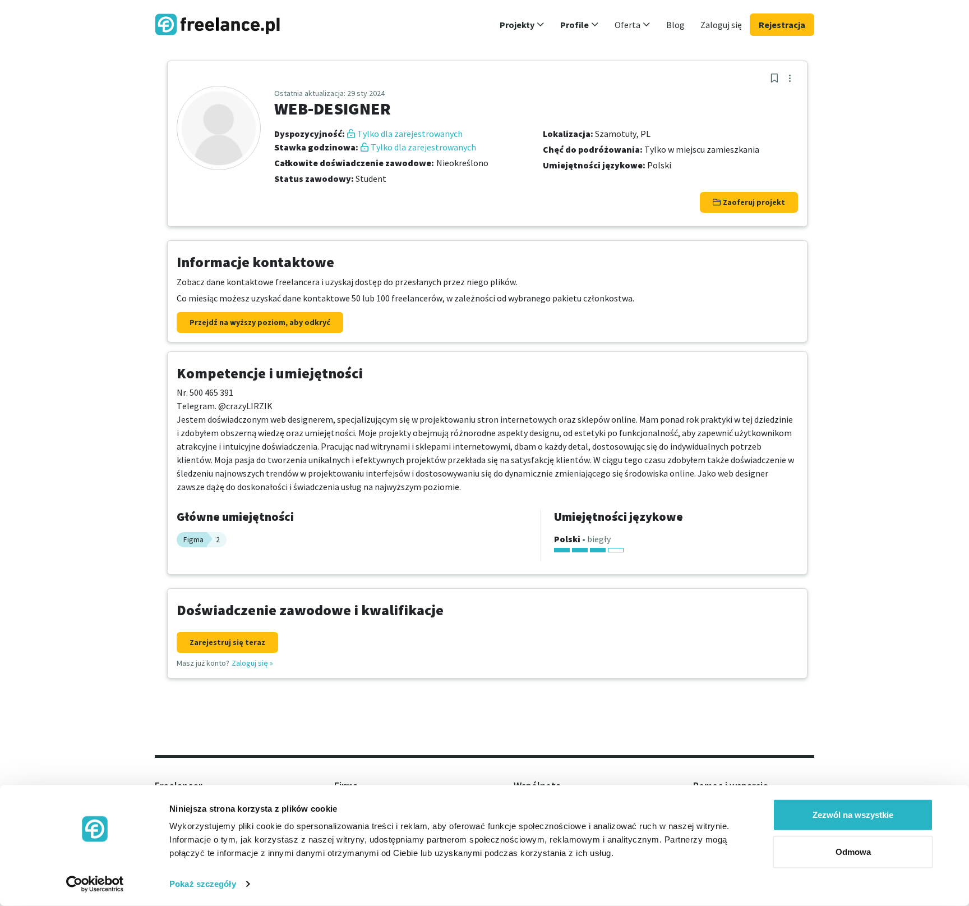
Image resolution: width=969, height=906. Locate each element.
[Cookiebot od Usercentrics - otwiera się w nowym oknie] (95, 884)
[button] (522, 24)
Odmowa (853, 851)
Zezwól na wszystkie (853, 815)
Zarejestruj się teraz (227, 642)
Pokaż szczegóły (202, 884)
